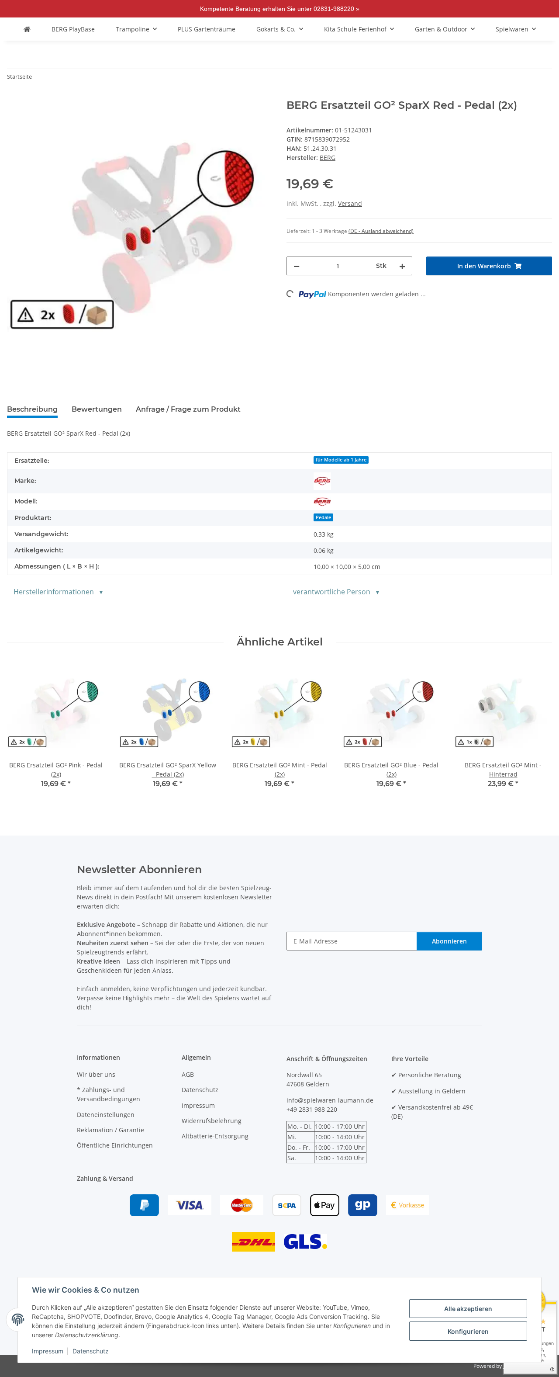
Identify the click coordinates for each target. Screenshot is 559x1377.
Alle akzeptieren (468, 1308)
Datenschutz (90, 1351)
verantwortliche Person (331, 592)
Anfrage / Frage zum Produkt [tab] (188, 409)
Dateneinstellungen (106, 1114)
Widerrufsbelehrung (212, 1121)
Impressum (47, 1351)
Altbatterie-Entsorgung (215, 1136)
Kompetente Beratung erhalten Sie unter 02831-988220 (277, 8)
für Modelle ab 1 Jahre (341, 460)
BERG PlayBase (73, 29)
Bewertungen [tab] (97, 409)
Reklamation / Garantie (110, 1130)
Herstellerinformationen (54, 592)
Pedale (323, 517)
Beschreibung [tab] (32, 409)
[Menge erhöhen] (402, 266)
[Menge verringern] (296, 266)
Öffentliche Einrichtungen (115, 1145)
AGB (188, 1074)
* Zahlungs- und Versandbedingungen (108, 1094)
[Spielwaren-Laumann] (27, 29)
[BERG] (322, 481)
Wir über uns (96, 1074)
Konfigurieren (468, 1331)
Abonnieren (449, 941)
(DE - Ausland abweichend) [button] (381, 231)
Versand (350, 203)
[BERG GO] (322, 502)
